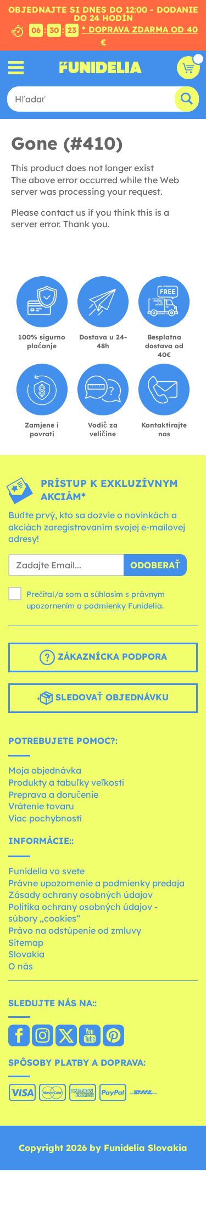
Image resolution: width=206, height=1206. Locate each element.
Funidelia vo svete (46, 870)
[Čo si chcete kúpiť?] (16, 67)
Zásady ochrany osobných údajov (80, 894)
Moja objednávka (44, 770)
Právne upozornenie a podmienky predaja (96, 883)
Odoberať (155, 565)
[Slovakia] (19, 1036)
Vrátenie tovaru (41, 806)
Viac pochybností (45, 818)
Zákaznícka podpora (111, 656)
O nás (20, 966)
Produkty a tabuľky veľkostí (66, 782)
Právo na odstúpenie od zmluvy (74, 930)
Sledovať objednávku (111, 697)
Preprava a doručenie (53, 794)
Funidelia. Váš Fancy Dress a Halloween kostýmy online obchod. (100, 68)
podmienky (105, 606)
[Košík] (188, 67)
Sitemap (25, 942)
